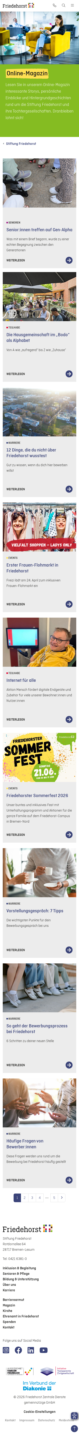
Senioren (14, 223)
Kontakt (10, 1420)
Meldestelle (66, 1420)
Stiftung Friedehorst (21, 144)
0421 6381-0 (17, 1259)
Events (12, 558)
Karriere (14, 443)
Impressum (26, 1420)
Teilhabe (14, 328)
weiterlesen (15, 260)
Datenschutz (46, 1420)
